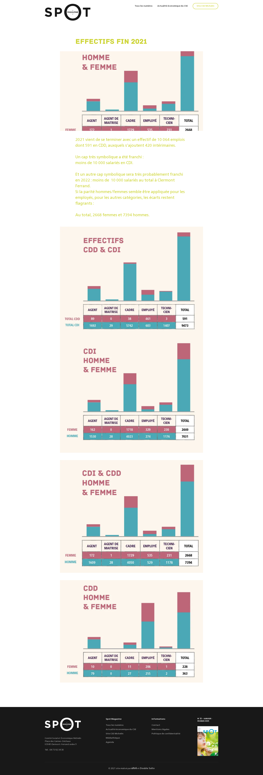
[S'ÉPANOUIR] (207, 741)
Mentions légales (160, 729)
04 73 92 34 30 (57, 750)
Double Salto (147, 768)
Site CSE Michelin (205, 6)
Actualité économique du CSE (172, 6)
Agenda (110, 742)
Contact (156, 725)
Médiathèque (113, 738)
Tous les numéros (144, 6)
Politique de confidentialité (166, 734)
